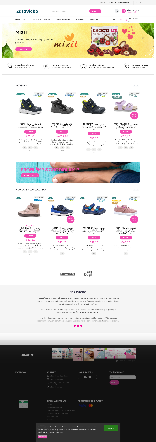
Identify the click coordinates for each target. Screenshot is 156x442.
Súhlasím (111, 428)
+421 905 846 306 (56, 379)
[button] (6, 41)
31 (67, 147)
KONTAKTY (104, 2)
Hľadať (95, 11)
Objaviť (23, 49)
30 (62, 147)
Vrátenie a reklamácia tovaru (57, 413)
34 (35, 251)
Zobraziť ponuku (30, 175)
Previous (135, 85)
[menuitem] (22, 19)
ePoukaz (50, 419)
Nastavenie (43, 436)
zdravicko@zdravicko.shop (60, 376)
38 (131, 147)
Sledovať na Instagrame (127, 361)
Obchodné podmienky (120, 2)
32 (30, 251)
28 (30, 147)
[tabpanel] (30, 122)
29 (36, 147)
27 (24, 147)
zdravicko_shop (56, 387)
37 (125, 147)
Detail (30, 132)
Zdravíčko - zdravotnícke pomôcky (59, 383)
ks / (87, 377)
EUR (137, 2)
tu (62, 432)
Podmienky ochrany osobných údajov (61, 410)
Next (138, 85)
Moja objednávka (53, 416)
